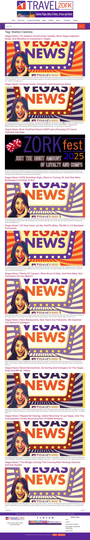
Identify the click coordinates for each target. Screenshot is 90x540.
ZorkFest (51, 20)
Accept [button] (54, 534)
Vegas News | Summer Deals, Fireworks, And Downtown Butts (38, 84)
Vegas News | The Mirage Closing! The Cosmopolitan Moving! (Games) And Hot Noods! (42, 463)
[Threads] (46, 518)
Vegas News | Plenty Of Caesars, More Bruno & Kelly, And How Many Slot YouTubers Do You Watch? (44, 275)
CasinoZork (67, 20)
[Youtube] (52, 518)
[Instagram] (40, 518)
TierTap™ (75, 20)
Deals (57, 20)
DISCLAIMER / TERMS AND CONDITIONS (73, 527)
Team (67, 519)
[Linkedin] (49, 518)
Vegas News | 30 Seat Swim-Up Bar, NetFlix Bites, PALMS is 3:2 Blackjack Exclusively (44, 226)
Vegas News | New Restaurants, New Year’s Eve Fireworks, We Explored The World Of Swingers (43, 321)
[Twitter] (43, 518)
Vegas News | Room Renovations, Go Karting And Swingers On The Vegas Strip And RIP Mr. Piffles (44, 369)
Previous (8, 510)
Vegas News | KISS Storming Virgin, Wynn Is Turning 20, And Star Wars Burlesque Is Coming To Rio (42, 178)
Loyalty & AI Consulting (33, 20)
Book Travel (21, 20)
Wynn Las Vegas (45, 219)
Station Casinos (73, 124)
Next (83, 510)
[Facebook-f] (37, 518)
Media (44, 20)
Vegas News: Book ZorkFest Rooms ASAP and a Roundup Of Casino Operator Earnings (41, 130)
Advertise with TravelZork (72, 524)
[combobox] (41, 26)
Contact (67, 521)
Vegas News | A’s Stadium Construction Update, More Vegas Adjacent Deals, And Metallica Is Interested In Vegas (42, 37)
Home (13, 20)
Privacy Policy (69, 530)
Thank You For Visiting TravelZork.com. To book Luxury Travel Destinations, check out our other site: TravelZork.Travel (45, 514)
